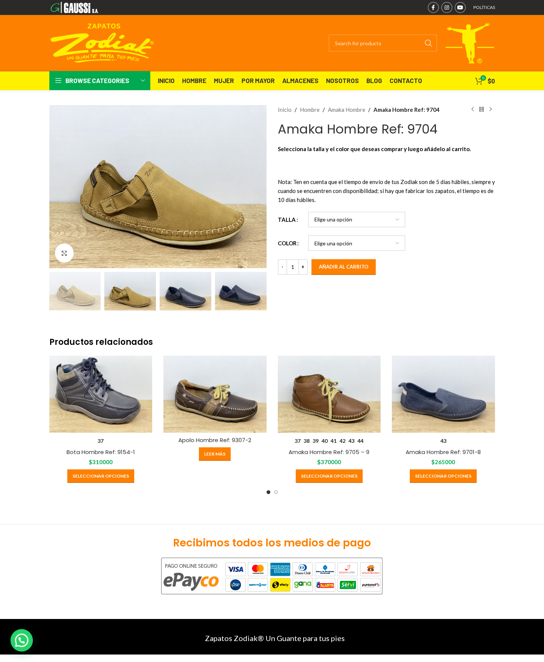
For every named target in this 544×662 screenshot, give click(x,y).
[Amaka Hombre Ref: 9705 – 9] (329, 394)
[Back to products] (481, 109)
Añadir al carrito (343, 267)
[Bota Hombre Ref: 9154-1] (101, 394)
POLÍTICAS (484, 7)
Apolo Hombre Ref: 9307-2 (214, 440)
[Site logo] (85, 6)
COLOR (287, 243)
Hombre (310, 109)
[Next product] (490, 109)
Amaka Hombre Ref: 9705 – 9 (329, 452)
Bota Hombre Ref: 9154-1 (101, 452)
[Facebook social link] (433, 7)
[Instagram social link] (446, 7)
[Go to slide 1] (268, 492)
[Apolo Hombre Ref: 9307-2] (215, 394)
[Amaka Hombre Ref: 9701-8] (443, 394)
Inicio (285, 109)
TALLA (287, 219)
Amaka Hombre (346, 109)
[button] (21, 640)
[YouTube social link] (460, 7)
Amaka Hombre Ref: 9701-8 (443, 452)
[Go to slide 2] (276, 492)
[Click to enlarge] (64, 252)
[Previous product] (472, 109)
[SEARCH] (428, 43)
